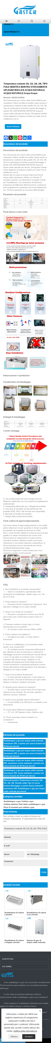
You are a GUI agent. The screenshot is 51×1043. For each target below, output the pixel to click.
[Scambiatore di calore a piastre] (14, 899)
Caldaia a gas (27, 801)
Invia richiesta (13, 126)
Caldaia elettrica (11, 804)
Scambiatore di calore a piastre (14, 914)
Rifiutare (14, 1036)
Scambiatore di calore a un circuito (36, 914)
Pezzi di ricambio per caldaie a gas (19, 807)
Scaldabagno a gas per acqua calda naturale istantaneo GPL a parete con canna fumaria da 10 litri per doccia (24, 743)
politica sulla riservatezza (25, 1031)
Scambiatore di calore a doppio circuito (14, 941)
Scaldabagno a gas (12, 801)
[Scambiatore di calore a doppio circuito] (14, 927)
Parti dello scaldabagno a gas (32, 804)
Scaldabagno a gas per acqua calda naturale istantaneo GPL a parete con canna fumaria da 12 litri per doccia (24, 753)
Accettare (29, 1036)
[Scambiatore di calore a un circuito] (37, 899)
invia (43, 872)
